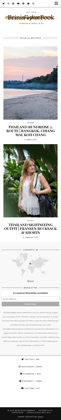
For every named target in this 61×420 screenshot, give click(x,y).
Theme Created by (30, 417)
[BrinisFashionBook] (30, 18)
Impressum (17, 412)
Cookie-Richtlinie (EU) (39, 412)
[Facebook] (23, 3)
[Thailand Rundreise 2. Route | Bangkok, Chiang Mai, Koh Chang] (30, 83)
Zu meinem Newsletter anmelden (30, 293)
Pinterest (32, 381)
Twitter (31, 359)
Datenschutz (45, 410)
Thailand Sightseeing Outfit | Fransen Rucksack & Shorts (30, 228)
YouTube (32, 388)
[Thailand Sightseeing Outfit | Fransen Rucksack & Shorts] (30, 180)
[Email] (28, 3)
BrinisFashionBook (25, 410)
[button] (57, 3)
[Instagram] (8, 3)
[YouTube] (18, 3)
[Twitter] (4, 3)
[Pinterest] (13, 3)
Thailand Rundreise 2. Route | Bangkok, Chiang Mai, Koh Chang (30, 131)
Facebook (31, 374)
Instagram (31, 367)
